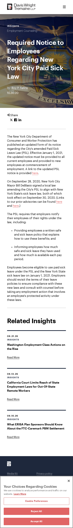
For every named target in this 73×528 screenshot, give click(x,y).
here (35, 173)
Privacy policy (44, 474)
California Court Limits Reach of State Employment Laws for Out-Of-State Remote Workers (33, 386)
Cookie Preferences (36, 501)
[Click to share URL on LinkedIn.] (19, 120)
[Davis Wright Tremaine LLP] (21, 7)
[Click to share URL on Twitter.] (11, 120)
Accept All (36, 521)
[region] (36, 502)
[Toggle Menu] (64, 7)
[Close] (69, 481)
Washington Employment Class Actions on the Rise (36, 346)
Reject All (36, 511)
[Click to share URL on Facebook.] (15, 120)
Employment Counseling (22, 30)
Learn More (20, 494)
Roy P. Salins (20, 88)
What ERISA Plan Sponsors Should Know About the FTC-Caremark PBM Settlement (35, 426)
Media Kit (12, 474)
